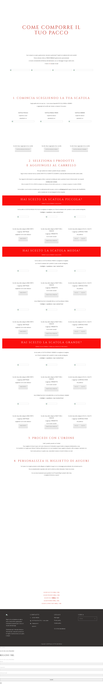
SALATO (83, 239)
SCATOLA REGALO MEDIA (51, 149)
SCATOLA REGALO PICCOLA (23, 149)
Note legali (56, 618)
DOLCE (76, 239)
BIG (58, 592)
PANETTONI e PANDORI (51, 241)
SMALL (54, 592)
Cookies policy (57, 623)
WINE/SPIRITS (23, 239)
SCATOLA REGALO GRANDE (79, 149)
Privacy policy (57, 620)
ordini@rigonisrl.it (63, 189)
